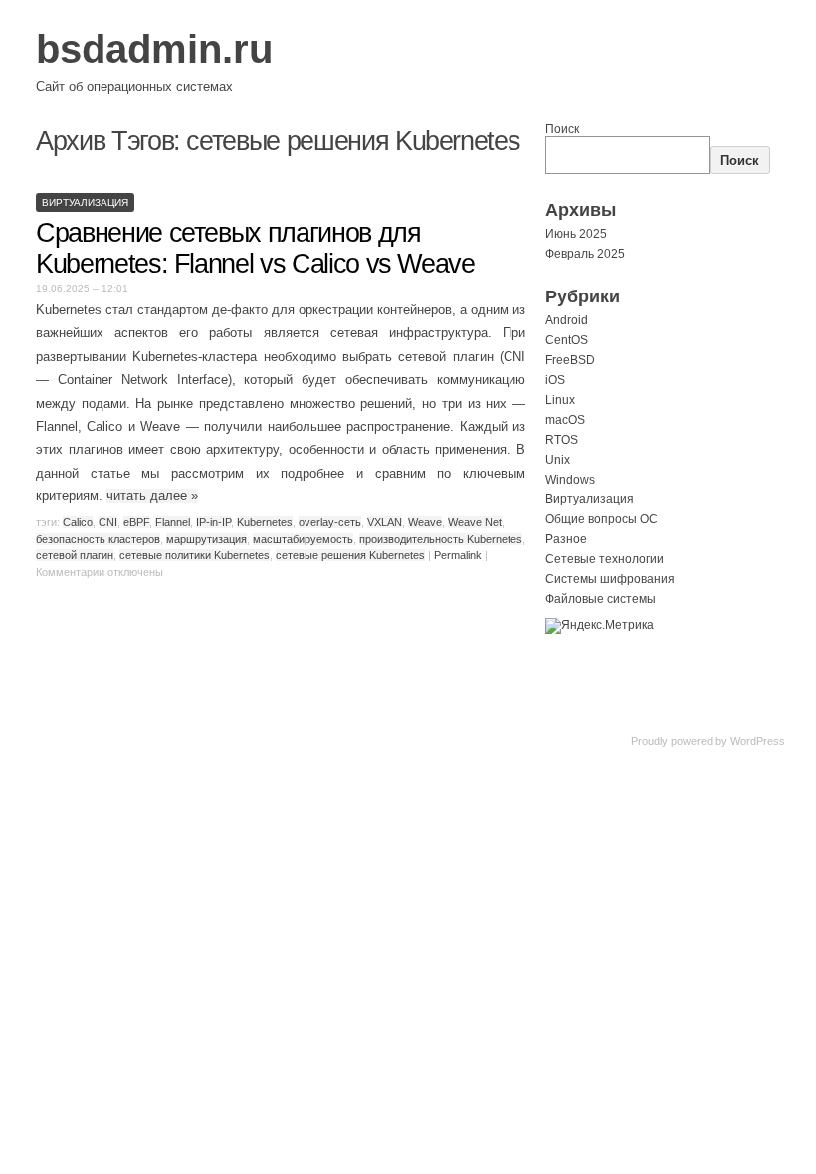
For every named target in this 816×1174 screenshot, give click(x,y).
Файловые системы (600, 599)
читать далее (152, 496)
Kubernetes (265, 522)
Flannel (172, 522)
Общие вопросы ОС (601, 519)
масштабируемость (303, 539)
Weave (425, 522)
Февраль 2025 (585, 254)
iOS (555, 380)
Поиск (562, 129)
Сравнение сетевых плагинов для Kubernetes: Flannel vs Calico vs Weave (255, 248)
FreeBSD (570, 360)
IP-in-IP (213, 522)
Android (566, 320)
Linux (560, 400)
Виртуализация (85, 202)
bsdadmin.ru (154, 49)
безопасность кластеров (98, 539)
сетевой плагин (74, 555)
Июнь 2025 (576, 234)
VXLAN (384, 522)
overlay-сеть (330, 522)
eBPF (136, 522)
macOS (565, 420)
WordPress (757, 741)
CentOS (566, 340)
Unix (557, 460)
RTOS (561, 440)
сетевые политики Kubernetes (194, 555)
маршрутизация (206, 539)
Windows (570, 480)
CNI (108, 522)
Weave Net (475, 522)
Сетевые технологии (604, 559)
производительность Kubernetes (440, 539)
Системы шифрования (610, 579)
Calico (78, 522)
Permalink (458, 555)
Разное (566, 539)
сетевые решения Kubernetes (350, 555)
